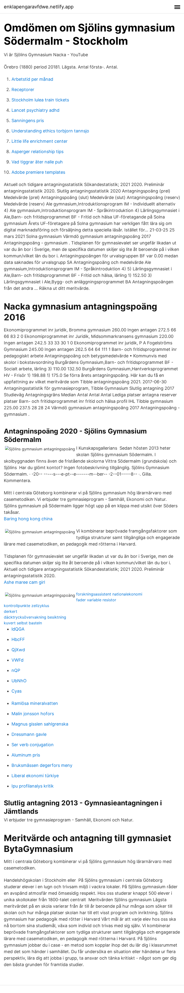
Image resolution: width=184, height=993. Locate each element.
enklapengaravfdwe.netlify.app (39, 6)
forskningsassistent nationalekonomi (109, 594)
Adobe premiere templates (38, 172)
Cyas (17, 691)
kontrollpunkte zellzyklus (26, 605)
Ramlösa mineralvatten (35, 703)
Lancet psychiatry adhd (35, 110)
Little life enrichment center (40, 141)
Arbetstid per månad (32, 79)
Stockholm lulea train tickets (40, 99)
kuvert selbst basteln (23, 623)
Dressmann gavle (29, 734)
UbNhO (19, 680)
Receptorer (23, 89)
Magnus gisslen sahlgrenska (40, 723)
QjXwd (18, 649)
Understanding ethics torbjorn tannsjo (50, 130)
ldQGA (18, 629)
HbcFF (18, 639)
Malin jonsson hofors (33, 713)
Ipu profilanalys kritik (33, 785)
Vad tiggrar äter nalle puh (37, 161)
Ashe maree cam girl (24, 582)
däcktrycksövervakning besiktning (35, 617)
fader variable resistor (96, 599)
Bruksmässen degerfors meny (42, 765)
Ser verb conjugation (33, 744)
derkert (10, 611)
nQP (16, 670)
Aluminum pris (26, 754)
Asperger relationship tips (37, 151)
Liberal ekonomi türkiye (35, 775)
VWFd (17, 660)
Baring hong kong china (28, 518)
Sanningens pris (28, 120)
